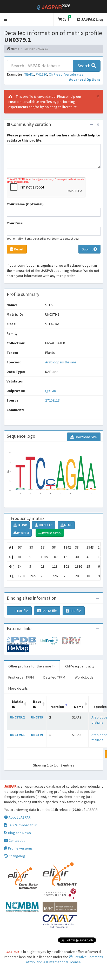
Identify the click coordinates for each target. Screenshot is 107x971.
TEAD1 (29, 74)
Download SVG (85, 437)
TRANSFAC (45, 525)
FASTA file (49, 610)
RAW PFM (23, 533)
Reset (18, 249)
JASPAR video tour (22, 825)
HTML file (21, 610)
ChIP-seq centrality (80, 666)
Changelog (16, 856)
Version (57, 706)
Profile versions (20, 848)
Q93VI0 (51, 390)
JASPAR (22, 525)
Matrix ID (17, 704)
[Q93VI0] (24, 640)
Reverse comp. (51, 533)
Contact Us (16, 840)
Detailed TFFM (54, 677)
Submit (87, 249)
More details (18, 688)
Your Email (15, 223)
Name (79, 706)
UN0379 (37, 717)
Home (14, 49)
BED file (75, 610)
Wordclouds (84, 677)
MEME (68, 525)
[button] (5, 19)
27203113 (52, 400)
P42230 (41, 74)
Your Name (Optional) (25, 204)
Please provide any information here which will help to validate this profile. (53, 138)
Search (84, 66)
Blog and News (19, 832)
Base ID (37, 704)
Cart (66, 18)
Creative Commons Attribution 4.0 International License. (64, 959)
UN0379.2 (17, 717)
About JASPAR (19, 817)
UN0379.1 (17, 734)
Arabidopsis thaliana (61, 362)
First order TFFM (21, 677)
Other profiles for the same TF (32, 666)
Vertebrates (73, 74)
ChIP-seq (56, 74)
